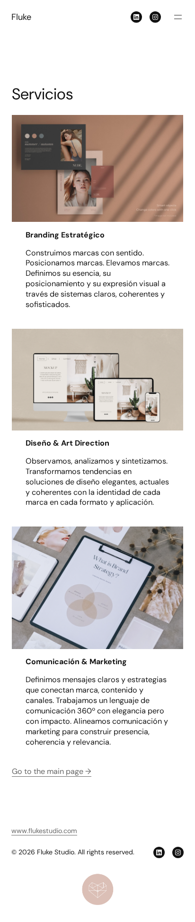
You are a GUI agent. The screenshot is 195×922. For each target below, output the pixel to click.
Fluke (21, 17)
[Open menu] (178, 17)
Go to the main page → (51, 771)
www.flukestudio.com (44, 830)
